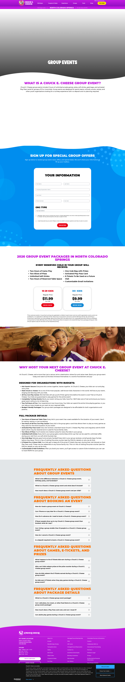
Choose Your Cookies (105, 671)
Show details (29, 679)
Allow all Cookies (105, 666)
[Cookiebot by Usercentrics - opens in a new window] (17, 679)
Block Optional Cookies (105, 675)
